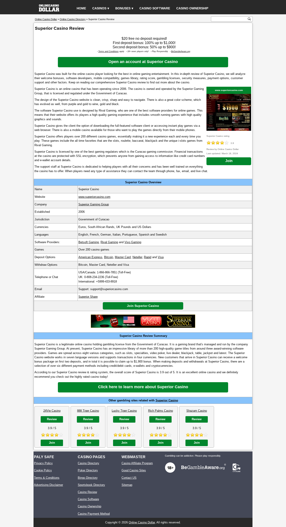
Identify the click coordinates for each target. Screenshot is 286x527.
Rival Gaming (109, 242)
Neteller (137, 257)
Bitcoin (108, 257)
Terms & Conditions (46, 477)
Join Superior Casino (143, 306)
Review (52, 419)
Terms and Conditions (108, 51)
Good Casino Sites (134, 470)
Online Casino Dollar (142, 522)
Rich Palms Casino (160, 410)
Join (229, 161)
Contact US (129, 477)
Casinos (99, 8)
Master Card (123, 257)
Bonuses (122, 8)
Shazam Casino (196, 410)
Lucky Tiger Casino (124, 410)
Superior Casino (167, 400)
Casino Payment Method (94, 513)
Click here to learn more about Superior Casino (143, 387)
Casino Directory (88, 463)
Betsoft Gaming (88, 242)
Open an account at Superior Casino (143, 61)
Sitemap (127, 485)
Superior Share (88, 296)
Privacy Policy (43, 463)
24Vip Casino (52, 410)
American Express (90, 257)
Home (81, 8)
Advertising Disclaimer (48, 485)
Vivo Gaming (132, 242)
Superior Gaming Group (93, 204)
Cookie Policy (43, 470)
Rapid (147, 257)
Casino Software (154, 8)
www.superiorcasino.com (229, 90)
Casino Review (87, 492)
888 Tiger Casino (88, 410)
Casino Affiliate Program (137, 463)
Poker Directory (88, 470)
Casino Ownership (192, 8)
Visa (161, 257)
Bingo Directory (88, 477)
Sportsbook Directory (91, 485)
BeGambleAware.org (180, 51)
